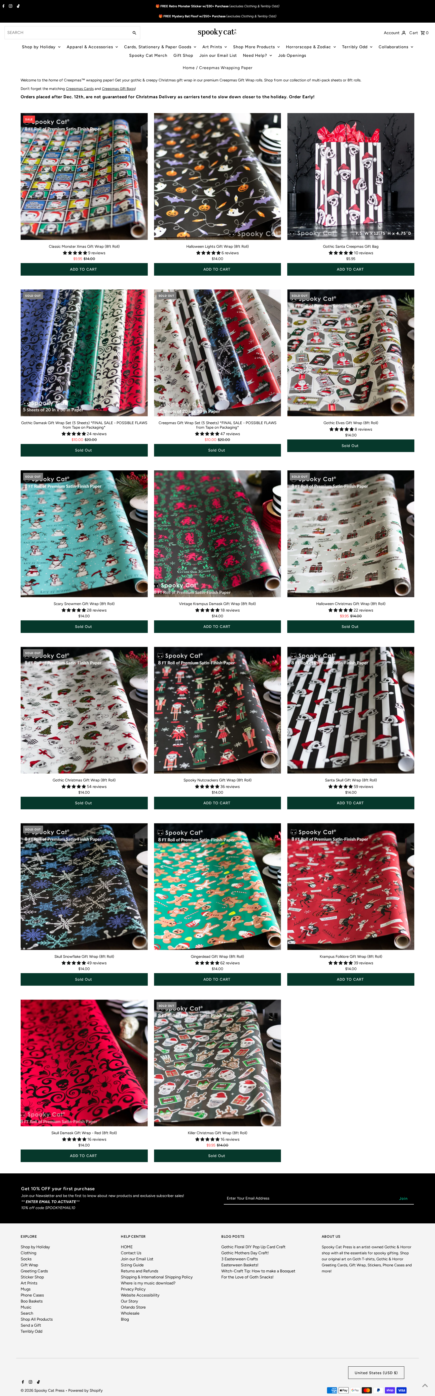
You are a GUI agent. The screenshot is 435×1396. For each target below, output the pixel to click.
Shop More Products (254, 46)
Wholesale (130, 1313)
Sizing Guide (132, 1265)
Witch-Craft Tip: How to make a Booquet (258, 1271)
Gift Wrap (29, 1265)
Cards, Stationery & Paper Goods (157, 46)
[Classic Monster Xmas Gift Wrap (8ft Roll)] (84, 176)
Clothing (28, 1253)
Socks (26, 1259)
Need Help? (255, 55)
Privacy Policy (133, 1289)
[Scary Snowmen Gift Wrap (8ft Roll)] (84, 533)
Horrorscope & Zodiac (308, 46)
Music (26, 1307)
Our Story (129, 1301)
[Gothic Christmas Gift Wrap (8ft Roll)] (84, 710)
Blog (125, 1319)
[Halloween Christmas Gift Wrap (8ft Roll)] (350, 533)
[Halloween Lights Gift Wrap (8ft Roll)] (217, 176)
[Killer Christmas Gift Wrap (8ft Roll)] (217, 1063)
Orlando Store (133, 1307)
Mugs (25, 1289)
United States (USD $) (376, 1373)
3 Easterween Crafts (239, 1259)
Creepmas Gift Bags (118, 88)
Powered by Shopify (85, 1390)
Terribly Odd (355, 46)
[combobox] (66, 32)
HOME (127, 1246)
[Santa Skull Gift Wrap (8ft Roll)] (350, 710)
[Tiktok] (18, 7)
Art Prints (212, 46)
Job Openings (292, 55)
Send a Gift (31, 1325)
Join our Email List (218, 55)
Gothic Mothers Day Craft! (245, 1253)
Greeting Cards (34, 1271)
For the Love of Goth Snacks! (247, 1277)
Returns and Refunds (139, 1271)
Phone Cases (32, 1295)
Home (189, 67)
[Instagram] (10, 7)
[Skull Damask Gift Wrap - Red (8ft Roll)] (84, 1063)
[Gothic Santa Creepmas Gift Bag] (350, 176)
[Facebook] (3, 7)
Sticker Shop (32, 1277)
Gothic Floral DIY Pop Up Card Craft (253, 1246)
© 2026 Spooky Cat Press (43, 1390)
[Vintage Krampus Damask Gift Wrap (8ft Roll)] (217, 533)
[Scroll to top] (425, 1386)
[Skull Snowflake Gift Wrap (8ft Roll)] (84, 886)
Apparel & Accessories (90, 46)
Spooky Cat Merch (148, 55)
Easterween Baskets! (240, 1265)
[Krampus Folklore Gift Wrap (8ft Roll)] (350, 886)
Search (27, 1313)
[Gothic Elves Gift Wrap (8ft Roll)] (350, 352)
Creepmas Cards (80, 88)
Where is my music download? (148, 1283)
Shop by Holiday (39, 46)
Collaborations (393, 46)
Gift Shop (183, 55)
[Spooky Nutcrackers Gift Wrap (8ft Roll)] (217, 710)
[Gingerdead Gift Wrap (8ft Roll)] (217, 886)
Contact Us (131, 1253)
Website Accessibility (140, 1295)
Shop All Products (37, 1319)
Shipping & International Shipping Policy (157, 1277)
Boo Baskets (32, 1301)
